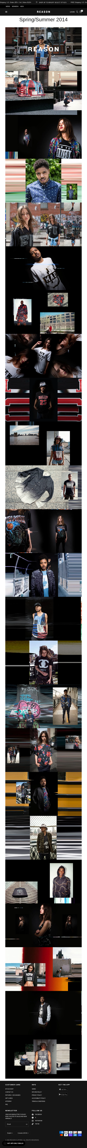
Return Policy (37, 1092)
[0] (80, 12)
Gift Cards (9, 1098)
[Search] (77, 12)
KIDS (22, 6)
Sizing (34, 1089)
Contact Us (9, 1092)
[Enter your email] (26, 1124)
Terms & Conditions (38, 1101)
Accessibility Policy (39, 1098)
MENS (8, 6)
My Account (9, 1089)
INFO (34, 1084)
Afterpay (8, 1101)
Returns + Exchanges (12, 1095)
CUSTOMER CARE (12, 1084)
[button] (13, 1143)
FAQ (6, 1104)
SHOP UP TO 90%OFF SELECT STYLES (39, 2)
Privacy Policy (37, 1095)
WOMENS (15, 6)
